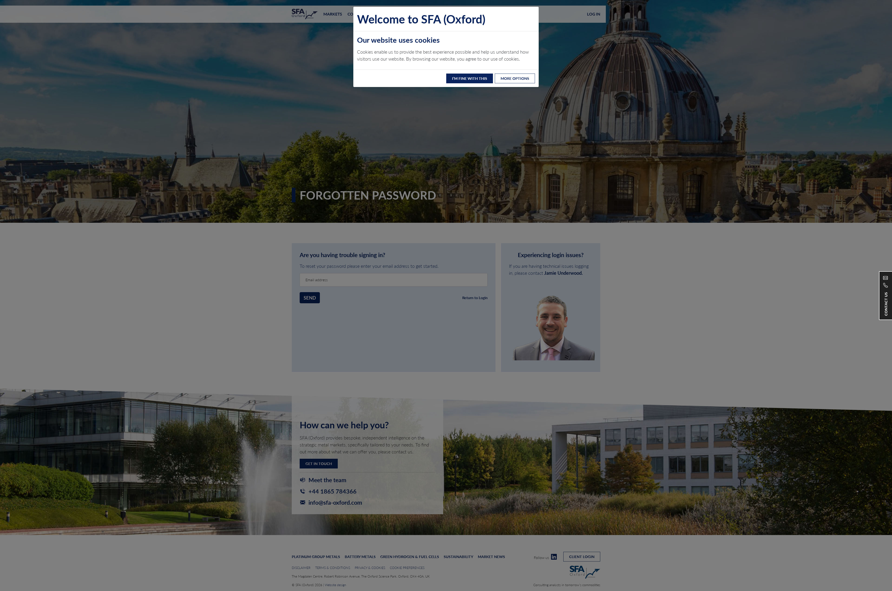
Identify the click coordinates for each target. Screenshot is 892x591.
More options (515, 78)
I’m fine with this (469, 78)
